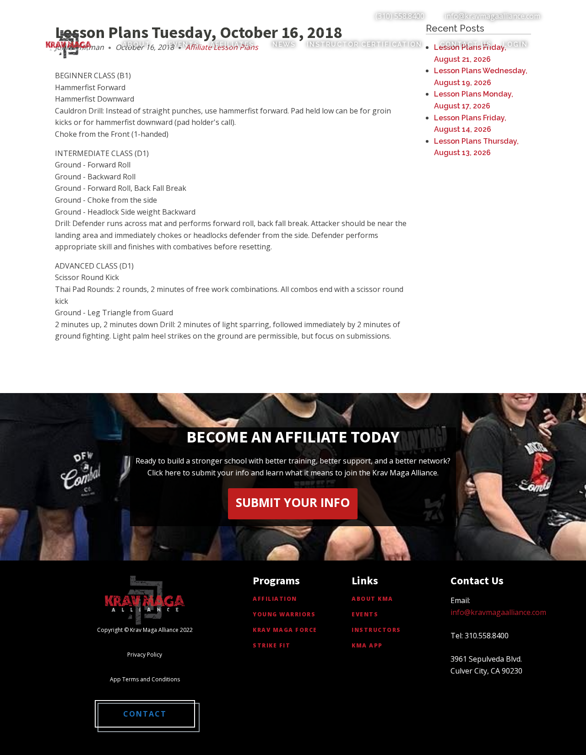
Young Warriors (284, 614)
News (284, 44)
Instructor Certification (364, 44)
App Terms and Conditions (145, 679)
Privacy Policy (144, 654)
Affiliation (275, 599)
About (137, 44)
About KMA (372, 599)
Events (183, 44)
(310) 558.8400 (399, 16)
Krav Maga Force (285, 630)
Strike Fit (271, 645)
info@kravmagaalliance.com (492, 16)
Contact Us (466, 44)
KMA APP (367, 645)
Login (515, 44)
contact (145, 714)
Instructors (376, 630)
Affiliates (232, 44)
